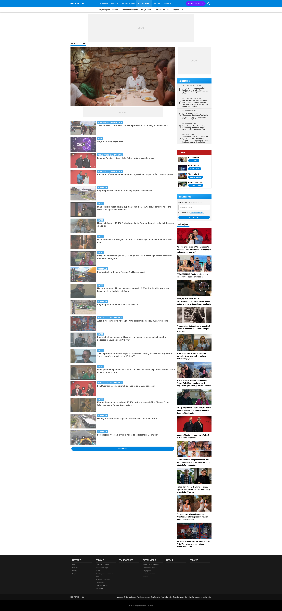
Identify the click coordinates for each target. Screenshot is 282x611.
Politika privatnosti (143, 597)
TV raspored (128, 3)
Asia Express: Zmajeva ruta (104, 575)
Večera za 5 (178, 10)
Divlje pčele (146, 10)
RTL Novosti (184, 196)
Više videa (122, 449)
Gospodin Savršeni (130, 10)
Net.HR (157, 3)
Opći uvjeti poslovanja (203, 597)
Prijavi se (194, 217)
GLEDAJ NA (192, 4)
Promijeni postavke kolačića (183, 597)
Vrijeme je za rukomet (108, 10)
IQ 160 (98, 571)
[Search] (208, 3)
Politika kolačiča (166, 597)
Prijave (167, 3)
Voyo (74, 574)
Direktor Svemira (102, 585)
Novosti (103, 3)
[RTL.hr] (77, 3)
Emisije (114, 3)
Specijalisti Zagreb (103, 568)
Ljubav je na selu (162, 10)
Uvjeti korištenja (130, 597)
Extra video (144, 3)
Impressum (119, 597)
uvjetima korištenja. (197, 213)
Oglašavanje (155, 597)
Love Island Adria (102, 565)
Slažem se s (192, 213)
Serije (74, 565)
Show (181, 153)
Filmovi (75, 568)
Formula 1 (99, 588)
